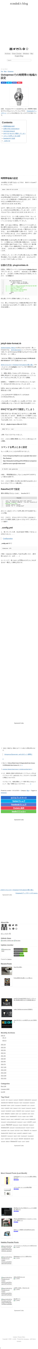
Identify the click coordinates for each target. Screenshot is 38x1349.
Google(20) (24, 1113)
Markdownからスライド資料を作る (23, 1256)
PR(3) (8, 1130)
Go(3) (20, 1113)
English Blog (19, 56)
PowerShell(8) (4, 1130)
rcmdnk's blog (19, 3)
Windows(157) (14, 1141)
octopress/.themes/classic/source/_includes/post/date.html (17, 769)
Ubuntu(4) (16, 1138)
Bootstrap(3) (32, 1102)
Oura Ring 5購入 (18, 967)
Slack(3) (15, 1135)
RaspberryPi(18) (4, 1133)
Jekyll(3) (23, 1119)
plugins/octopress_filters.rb (8, 347)
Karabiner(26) (32, 1119)
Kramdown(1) (20, 1121)
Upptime (9, 959)
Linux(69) (29, 1121)
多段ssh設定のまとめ (19, 1277)
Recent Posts (6, 964)
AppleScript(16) (27, 1099)
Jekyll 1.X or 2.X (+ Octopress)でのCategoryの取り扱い (17, 364)
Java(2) (12, 1119)
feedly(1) (14, 1110)
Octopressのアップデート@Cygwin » (27, 893)
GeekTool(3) (27, 1110)
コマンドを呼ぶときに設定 (11, 136)
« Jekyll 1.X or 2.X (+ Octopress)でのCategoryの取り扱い (17, 890)
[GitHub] (17, 49)
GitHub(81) (7, 1113)
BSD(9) (8, 1105)
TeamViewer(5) (24, 1135)
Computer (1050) (5, 1089)
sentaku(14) (25, 1133)
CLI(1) (28, 1105)
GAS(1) (23, 1110)
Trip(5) (12, 1138)
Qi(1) (31, 1130)
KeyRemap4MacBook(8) (12, 1121)
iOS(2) (27, 1116)
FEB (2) (4, 1040)
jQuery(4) (27, 1119)
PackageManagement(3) (20, 1127)
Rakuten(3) (34, 1130)
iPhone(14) (3, 1119)
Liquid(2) (34, 1121)
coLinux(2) (32, 1105)
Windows (26, 53)
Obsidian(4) (31, 1124)
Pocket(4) (28, 1127)
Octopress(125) (5, 1127)
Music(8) (20, 1124)
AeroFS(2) (3, 1099)
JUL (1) (4, 1037)
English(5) (3, 1110)
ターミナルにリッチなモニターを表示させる (25, 1245)
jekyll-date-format (16, 350)
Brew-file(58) (4, 1105)
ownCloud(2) (12, 1127)
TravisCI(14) (7, 1138)
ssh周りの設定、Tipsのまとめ (21, 1288)
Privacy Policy (21, 1337)
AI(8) (7, 1099)
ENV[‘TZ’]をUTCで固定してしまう (14, 133)
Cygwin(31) (7, 1108)
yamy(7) (23, 1141)
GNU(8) (16, 1113)
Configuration (8, 538)
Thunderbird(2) (31, 1135)
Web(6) (32, 1138)
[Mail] (11, 49)
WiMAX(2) (8, 1141)
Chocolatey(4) (18, 1105)
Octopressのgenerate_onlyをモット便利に (18, 754)
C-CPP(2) (12, 1105)
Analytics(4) (15, 1099)
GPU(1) (32, 1113)
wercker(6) (3, 1141)
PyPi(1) (21, 1130)
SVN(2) (18, 1135)
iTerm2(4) (8, 1119)
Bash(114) (10, 1102)
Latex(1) (25, 1121)
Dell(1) (11, 1108)
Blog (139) (3, 1086)
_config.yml (6, 141)
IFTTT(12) (20, 1116)
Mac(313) (9, 1124)
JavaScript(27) (17, 1119)
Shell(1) (29, 1133)
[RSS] (20, 49)
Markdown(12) (15, 1124)
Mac (31, 53)
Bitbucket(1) (16, 1102)
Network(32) (25, 1124)
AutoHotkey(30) (4, 1102)
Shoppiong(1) (10, 1135)
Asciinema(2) (34, 1099)
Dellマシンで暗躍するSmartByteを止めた (24, 1229)
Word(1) (19, 1141)
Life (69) (3, 1092)
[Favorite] (27, 49)
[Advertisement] (19, 27)
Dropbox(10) (28, 1108)
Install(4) (24, 1116)
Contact (15, 1337)
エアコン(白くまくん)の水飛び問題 (23, 1187)
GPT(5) (28, 1113)
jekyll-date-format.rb (9, 131)
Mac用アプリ (17, 1299)
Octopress (26, 1339)
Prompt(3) (12, 1130)
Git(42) (2, 1113)
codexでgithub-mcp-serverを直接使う (23, 1009)
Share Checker (16, 53)
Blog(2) (21, 1102)
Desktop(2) (15, 1108)
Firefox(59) (18, 1110)
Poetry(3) (32, 1127)
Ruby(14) (11, 1133)
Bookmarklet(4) (26, 1102)
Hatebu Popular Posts (10, 1242)
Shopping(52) (4, 1135)
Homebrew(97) (13, 1116)
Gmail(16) (13, 1113)
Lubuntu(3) (3, 1124)
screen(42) (19, 1133)
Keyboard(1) (3, 1121)
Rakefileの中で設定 (9, 138)
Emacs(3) (34, 1108)
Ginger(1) (33, 1110)
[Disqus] (19, 866)
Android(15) (21, 1099)
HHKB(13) (3, 1116)
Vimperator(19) (27, 1138)
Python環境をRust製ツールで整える (23, 978)
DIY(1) (19, 1108)
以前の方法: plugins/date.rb (11, 128)
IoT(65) (31, 1116)
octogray (19, 1341)
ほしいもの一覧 (6, 933)
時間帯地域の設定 (9, 126)
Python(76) (26, 1130)
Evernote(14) (8, 1110)
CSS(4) (2, 1108)
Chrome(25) (24, 1105)
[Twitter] (14, 49)
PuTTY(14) (17, 1130)
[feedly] (23, 49)
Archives (7, 53)
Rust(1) (15, 1133)
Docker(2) (23, 1108)
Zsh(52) (27, 1141)
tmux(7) (2, 1138)
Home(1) (7, 1116)
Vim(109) (21, 1138)
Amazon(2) (10, 1099)
